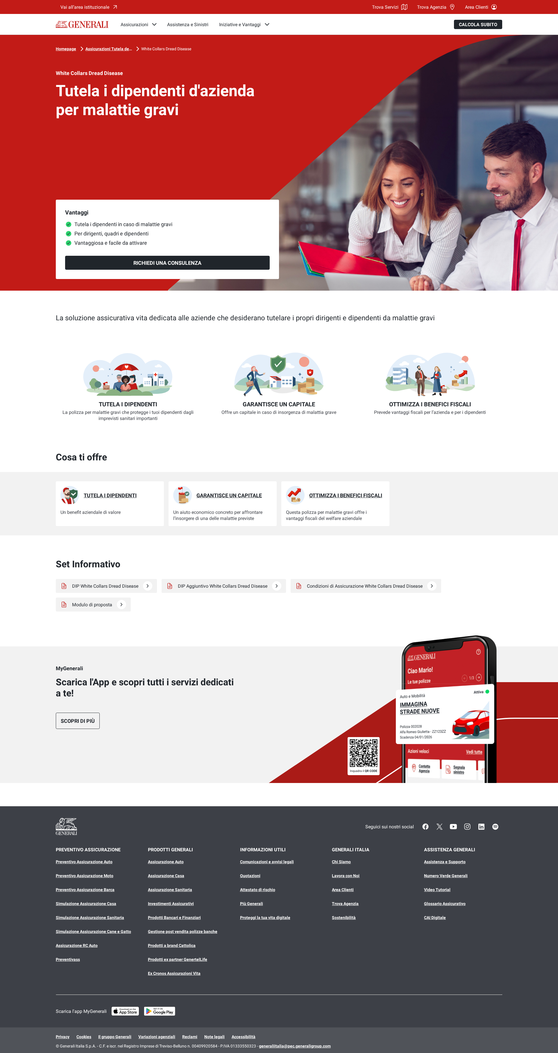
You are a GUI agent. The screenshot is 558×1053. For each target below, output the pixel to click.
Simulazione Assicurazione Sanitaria (90, 917)
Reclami (189, 1036)
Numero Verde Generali (446, 875)
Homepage (66, 49)
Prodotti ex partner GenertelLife (177, 959)
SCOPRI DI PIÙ (78, 721)
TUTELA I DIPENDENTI (110, 495)
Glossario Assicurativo (445, 903)
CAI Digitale (435, 917)
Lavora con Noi (346, 875)
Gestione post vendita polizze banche (182, 931)
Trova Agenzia (431, 7)
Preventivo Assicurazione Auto (84, 861)
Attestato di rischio (257, 889)
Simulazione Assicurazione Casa (86, 903)
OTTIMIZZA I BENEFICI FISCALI (345, 495)
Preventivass (68, 959)
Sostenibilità (344, 917)
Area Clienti (476, 7)
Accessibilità (243, 1036)
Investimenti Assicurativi (171, 903)
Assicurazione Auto (166, 861)
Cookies (83, 1036)
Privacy (62, 1036)
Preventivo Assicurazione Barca (85, 889)
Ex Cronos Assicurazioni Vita (174, 973)
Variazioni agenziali (156, 1036)
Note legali (214, 1036)
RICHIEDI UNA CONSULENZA (167, 263)
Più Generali (251, 903)
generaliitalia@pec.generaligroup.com (295, 1046)
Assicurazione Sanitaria (170, 889)
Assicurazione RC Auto (77, 945)
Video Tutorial (437, 889)
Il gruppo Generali (114, 1036)
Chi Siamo (341, 861)
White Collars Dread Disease (166, 49)
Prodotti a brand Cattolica (172, 945)
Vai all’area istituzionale (84, 7)
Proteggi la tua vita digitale (265, 917)
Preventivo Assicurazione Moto (84, 875)
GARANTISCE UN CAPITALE (229, 495)
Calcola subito (478, 24)
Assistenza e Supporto (445, 861)
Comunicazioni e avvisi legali (267, 861)
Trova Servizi (385, 7)
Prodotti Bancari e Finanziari (174, 917)
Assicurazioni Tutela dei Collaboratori (108, 49)
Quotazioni (250, 875)
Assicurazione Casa (166, 875)
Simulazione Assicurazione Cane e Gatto (93, 931)
